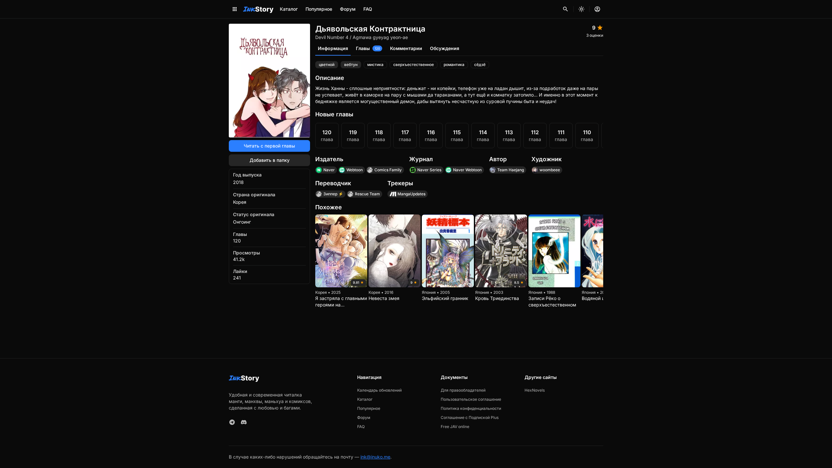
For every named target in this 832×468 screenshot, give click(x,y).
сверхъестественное (413, 64)
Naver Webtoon (467, 169)
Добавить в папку (270, 160)
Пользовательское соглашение (471, 399)
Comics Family (388, 169)
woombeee (550, 169)
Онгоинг (242, 222)
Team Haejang (510, 169)
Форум (348, 9)
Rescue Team (367, 193)
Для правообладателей (463, 390)
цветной (326, 64)
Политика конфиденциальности (471, 408)
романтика (454, 64)
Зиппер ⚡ (333, 193)
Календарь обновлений (379, 390)
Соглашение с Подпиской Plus (470, 417)
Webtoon (354, 169)
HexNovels (535, 390)
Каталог (289, 9)
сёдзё (480, 64)
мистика (375, 64)
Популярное (319, 9)
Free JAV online (455, 426)
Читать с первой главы (269, 146)
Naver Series (429, 169)
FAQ (367, 9)
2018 (238, 182)
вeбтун (351, 64)
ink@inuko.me (375, 457)
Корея (239, 202)
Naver (329, 169)
